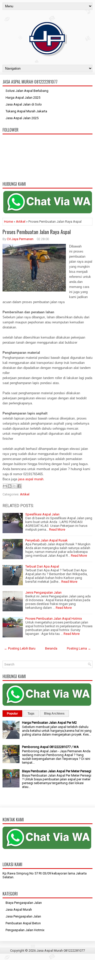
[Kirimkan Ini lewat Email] (4, 486)
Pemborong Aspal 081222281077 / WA (50, 747)
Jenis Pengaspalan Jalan (43, 592)
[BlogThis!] (9, 486)
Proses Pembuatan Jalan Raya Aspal (37, 231)
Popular (12, 713)
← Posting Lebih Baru (19, 648)
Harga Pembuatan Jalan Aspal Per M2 (49, 722)
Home (8, 221)
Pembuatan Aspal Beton (23, 923)
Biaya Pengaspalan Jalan (24, 903)
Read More (57, 529)
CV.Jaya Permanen (20, 239)
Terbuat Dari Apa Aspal (42, 566)
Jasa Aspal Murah (19, 909)
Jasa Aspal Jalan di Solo (24, 104)
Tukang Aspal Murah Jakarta (26, 111)
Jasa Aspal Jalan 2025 (22, 118)
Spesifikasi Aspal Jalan (42, 514)
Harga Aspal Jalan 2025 (23, 97)
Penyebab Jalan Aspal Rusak (46, 540)
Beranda (51, 648)
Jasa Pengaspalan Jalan (23, 916)
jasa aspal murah (30, 479)
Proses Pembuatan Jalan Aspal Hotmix (53, 618)
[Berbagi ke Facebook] (19, 486)
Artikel (20, 221)
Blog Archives (54, 713)
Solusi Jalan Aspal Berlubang (27, 91)
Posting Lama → (79, 648)
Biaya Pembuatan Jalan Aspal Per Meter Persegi (56, 771)
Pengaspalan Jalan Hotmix (25, 930)
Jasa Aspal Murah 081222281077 (60, 950)
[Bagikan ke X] (14, 486)
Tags (31, 713)
